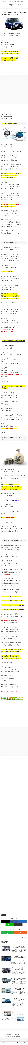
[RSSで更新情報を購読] (20, 932)
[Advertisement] (14, 89)
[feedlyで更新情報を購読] (7, 932)
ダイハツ (4, 914)
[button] (18, 924)
